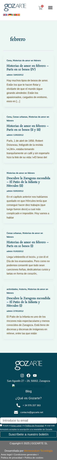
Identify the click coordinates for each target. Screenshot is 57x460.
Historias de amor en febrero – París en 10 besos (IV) (28, 68)
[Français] (7, 14)
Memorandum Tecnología (38, 450)
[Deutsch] (10, 14)
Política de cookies (34, 457)
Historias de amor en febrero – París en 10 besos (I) (28, 244)
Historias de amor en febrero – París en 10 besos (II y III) (28, 128)
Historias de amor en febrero (27, 60)
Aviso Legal (16, 426)
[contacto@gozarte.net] (16, 412)
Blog (28, 391)
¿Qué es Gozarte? (28, 398)
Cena (9, 60)
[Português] (16, 14)
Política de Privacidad (34, 426)
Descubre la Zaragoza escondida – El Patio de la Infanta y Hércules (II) (28, 182)
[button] (50, 7)
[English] (4, 14)
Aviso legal (6, 454)
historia (22, 289)
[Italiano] (13, 14)
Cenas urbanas (20, 117)
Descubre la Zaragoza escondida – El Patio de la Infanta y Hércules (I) (28, 302)
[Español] (18, 14)
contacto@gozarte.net (31, 412)
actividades (12, 289)
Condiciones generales (25, 454)
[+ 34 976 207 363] (18, 405)
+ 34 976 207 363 (32, 405)
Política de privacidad (11, 457)
